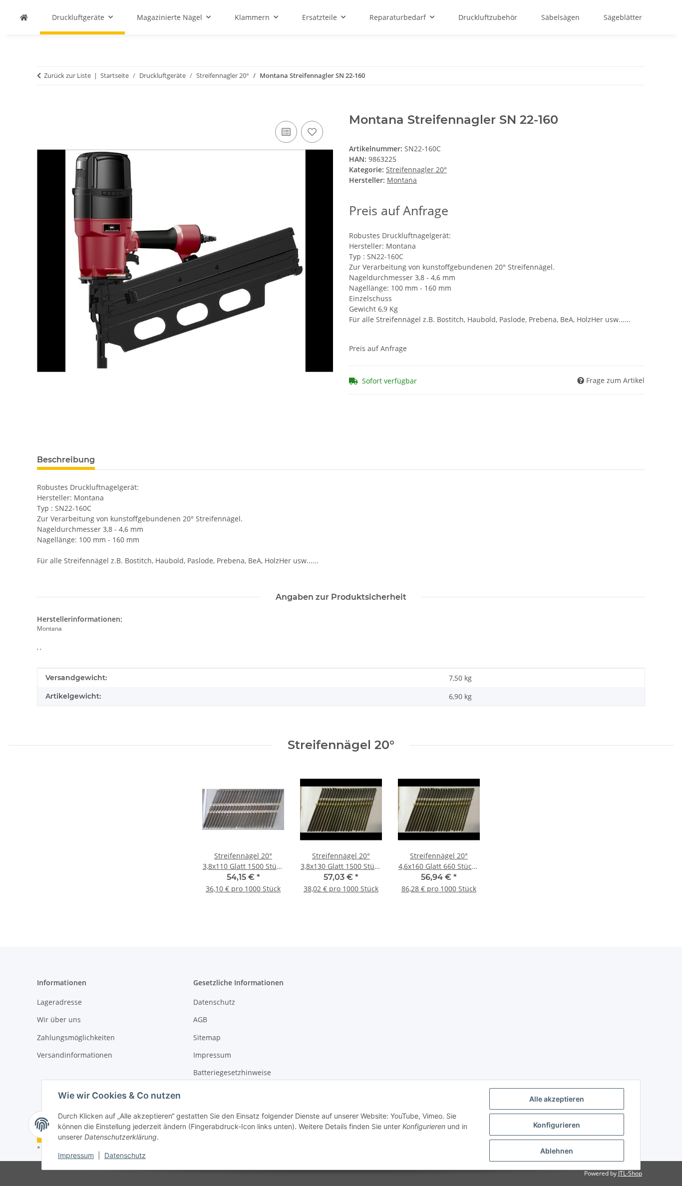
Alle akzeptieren (556, 1099)
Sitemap (207, 1037)
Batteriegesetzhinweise (232, 1072)
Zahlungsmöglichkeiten (76, 1037)
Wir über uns (59, 1019)
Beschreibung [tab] (66, 459)
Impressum (76, 1155)
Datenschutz (125, 1155)
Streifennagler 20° (416, 169)
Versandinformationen (74, 1055)
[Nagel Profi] (24, 17)
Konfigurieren (556, 1125)
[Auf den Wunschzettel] (312, 132)
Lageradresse (59, 1002)
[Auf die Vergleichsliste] (286, 132)
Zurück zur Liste (67, 75)
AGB (200, 1019)
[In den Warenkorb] (45, 107)
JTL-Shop (630, 1173)
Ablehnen (556, 1151)
